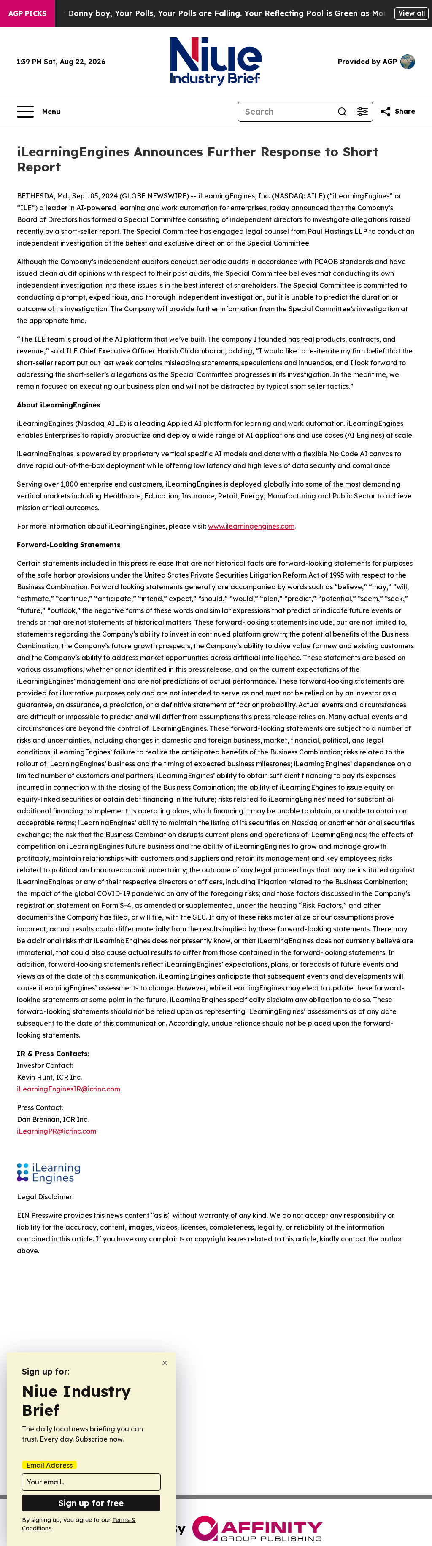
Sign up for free (91, 1503)
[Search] (342, 111)
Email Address (49, 1465)
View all (411, 13)
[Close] (165, 1363)
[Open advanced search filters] (362, 111)
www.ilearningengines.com (251, 526)
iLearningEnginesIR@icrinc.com (68, 1089)
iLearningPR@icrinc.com (56, 1131)
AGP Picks (27, 13)
